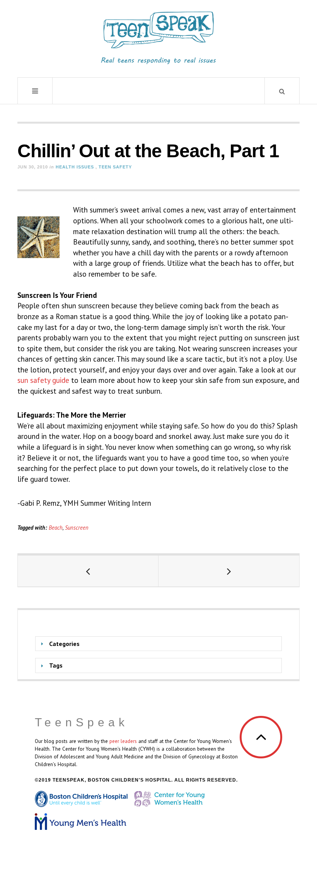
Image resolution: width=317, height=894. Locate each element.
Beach (56, 527)
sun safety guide (43, 380)
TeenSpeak (81, 722)
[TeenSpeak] (158, 38)
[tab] (158, 643)
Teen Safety (115, 167)
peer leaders (123, 741)
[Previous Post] (88, 571)
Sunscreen (77, 527)
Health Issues (75, 167)
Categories (64, 644)
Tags (56, 665)
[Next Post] (228, 571)
